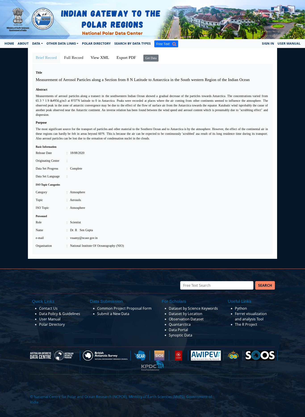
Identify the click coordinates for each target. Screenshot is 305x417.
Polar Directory (96, 43)
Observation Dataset (186, 319)
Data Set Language (48, 176)
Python (241, 308)
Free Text (164, 44)
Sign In (268, 43)
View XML (100, 57)
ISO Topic (42, 208)
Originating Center (47, 160)
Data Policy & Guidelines (59, 313)
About (23, 43)
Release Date (44, 153)
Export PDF (126, 57)
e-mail (40, 238)
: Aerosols (74, 200)
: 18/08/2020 (75, 153)
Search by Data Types (132, 43)
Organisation (44, 245)
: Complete (74, 168)
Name (39, 230)
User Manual (289, 43)
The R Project (246, 324)
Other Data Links (61, 43)
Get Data (151, 58)
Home (9, 43)
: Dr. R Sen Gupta (80, 230)
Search (265, 285)
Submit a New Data (113, 313)
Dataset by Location (185, 313)
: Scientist (74, 222)
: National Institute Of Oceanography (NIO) (95, 245)
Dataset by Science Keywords (193, 308)
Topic (39, 200)
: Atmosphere (76, 192)
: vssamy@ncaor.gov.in (82, 238)
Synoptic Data (180, 335)
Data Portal (178, 329)
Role (39, 222)
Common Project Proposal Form (124, 308)
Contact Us (48, 308)
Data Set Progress (47, 168)
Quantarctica (180, 324)
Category (41, 192)
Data (36, 43)
